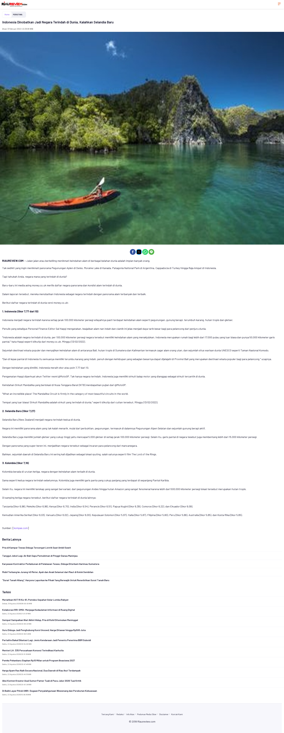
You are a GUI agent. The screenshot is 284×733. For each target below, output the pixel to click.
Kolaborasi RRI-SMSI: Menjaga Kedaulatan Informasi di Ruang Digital (38, 609)
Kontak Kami (177, 714)
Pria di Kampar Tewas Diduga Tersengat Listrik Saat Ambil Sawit (36, 547)
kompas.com (21, 528)
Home (7, 14)
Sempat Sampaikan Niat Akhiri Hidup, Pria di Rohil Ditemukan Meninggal (40, 620)
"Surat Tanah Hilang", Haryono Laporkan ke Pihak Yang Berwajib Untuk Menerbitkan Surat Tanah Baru (55, 580)
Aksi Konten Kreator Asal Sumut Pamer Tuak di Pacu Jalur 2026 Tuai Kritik (41, 680)
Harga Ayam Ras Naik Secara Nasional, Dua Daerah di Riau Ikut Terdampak (41, 670)
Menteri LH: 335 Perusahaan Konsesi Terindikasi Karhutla (33, 650)
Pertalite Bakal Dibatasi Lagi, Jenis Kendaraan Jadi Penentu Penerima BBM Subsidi (46, 640)
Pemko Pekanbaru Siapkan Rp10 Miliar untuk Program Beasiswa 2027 (38, 660)
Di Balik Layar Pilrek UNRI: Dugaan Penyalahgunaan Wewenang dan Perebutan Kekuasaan (49, 690)
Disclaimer (163, 714)
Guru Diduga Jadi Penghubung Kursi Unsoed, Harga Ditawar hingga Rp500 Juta (44, 630)
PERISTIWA (17, 14)
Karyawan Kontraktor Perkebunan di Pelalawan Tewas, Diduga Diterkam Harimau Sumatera (50, 563)
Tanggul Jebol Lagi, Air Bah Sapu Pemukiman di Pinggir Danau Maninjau (40, 555)
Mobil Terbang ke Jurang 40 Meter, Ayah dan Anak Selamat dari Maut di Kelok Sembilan (47, 572)
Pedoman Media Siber (146, 714)
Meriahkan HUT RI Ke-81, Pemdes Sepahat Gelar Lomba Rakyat (35, 599)
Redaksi (120, 714)
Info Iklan (130, 714)
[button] (133, 252)
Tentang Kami (107, 714)
